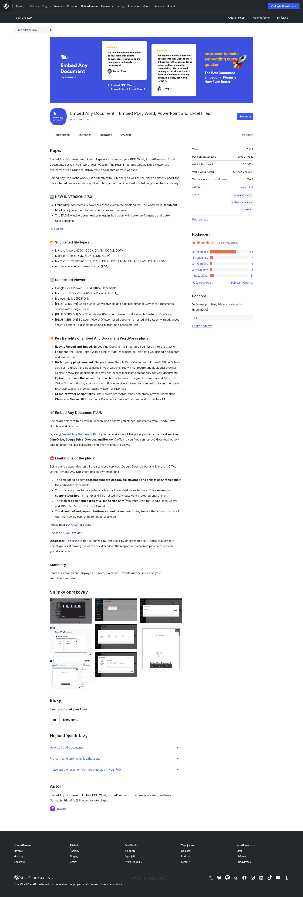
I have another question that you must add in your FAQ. (85, 769)
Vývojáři (125, 135)
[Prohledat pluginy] (51, 29)
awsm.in (84, 119)
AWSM (67, 532)
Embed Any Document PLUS (81, 434)
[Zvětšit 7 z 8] (177, 603)
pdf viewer (246, 209)
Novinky (18, 850)
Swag (186, 861)
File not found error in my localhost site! (75, 758)
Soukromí (19, 861)
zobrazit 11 (247, 187)
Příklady (74, 845)
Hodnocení (85, 135)
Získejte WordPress (283, 6)
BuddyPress (244, 861)
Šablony (74, 850)
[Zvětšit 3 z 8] (87, 664)
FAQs (74, 524)
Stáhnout (245, 116)
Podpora (247, 135)
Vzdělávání (131, 845)
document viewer (243, 195)
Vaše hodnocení (202, 282)
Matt (239, 850)
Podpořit (186, 856)
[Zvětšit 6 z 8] (132, 657)
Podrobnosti (61, 135)
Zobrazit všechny (242, 282)
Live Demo (57, 229)
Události (186, 850)
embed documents (242, 202)
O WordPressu (22, 845)
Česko (51, 878)
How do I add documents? (67, 747)
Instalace (106, 135)
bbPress (241, 856)
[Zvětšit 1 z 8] (87, 603)
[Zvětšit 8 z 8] (177, 630)
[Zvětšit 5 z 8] (132, 629)
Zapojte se (187, 845)
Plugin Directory (23, 17)
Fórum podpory (202, 326)
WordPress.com (246, 845)
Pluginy (74, 856)
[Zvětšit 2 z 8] (87, 631)
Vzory (73, 861)
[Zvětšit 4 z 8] (132, 603)
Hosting (18, 856)
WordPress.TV (133, 861)
